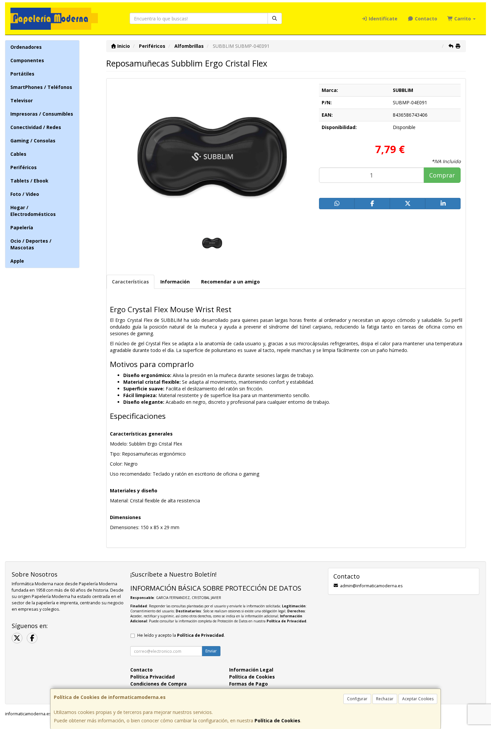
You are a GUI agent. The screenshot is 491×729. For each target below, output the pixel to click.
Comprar (442, 175)
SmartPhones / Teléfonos (41, 87)
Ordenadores (26, 47)
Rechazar (384, 699)
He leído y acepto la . (181, 635)
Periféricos (23, 167)
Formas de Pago (248, 684)
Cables (18, 154)
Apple (17, 261)
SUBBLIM (403, 90)
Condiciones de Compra (158, 684)
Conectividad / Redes (35, 127)
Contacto (425, 18)
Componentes (27, 60)
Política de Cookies (277, 720)
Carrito (462, 18)
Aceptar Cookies (418, 699)
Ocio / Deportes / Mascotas (30, 244)
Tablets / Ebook (29, 180)
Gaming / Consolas (32, 140)
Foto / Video (24, 194)
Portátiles (22, 74)
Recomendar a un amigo (230, 281)
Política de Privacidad (286, 621)
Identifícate (382, 18)
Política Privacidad (152, 677)
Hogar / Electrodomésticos (33, 210)
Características (130, 281)
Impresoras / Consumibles (41, 114)
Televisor (21, 100)
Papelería (21, 227)
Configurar (357, 699)
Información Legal (251, 669)
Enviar (211, 651)
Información (175, 281)
